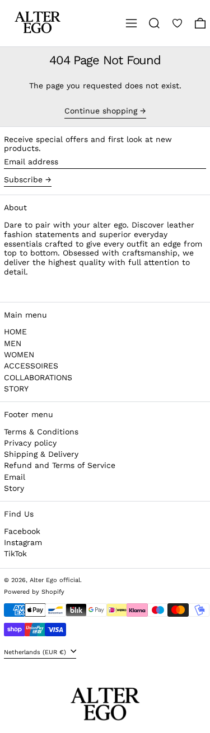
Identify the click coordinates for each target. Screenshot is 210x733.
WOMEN (19, 354)
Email (14, 476)
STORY (16, 388)
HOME (15, 331)
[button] (154, 23)
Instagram (23, 542)
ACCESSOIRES (31, 365)
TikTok (15, 553)
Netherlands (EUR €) (36, 652)
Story (14, 488)
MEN (12, 343)
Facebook (22, 531)
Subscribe (23, 179)
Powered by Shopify (34, 591)
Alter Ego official (55, 580)
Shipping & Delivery (41, 454)
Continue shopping (100, 110)
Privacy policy (30, 442)
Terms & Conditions (41, 431)
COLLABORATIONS (38, 377)
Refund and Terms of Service (59, 465)
